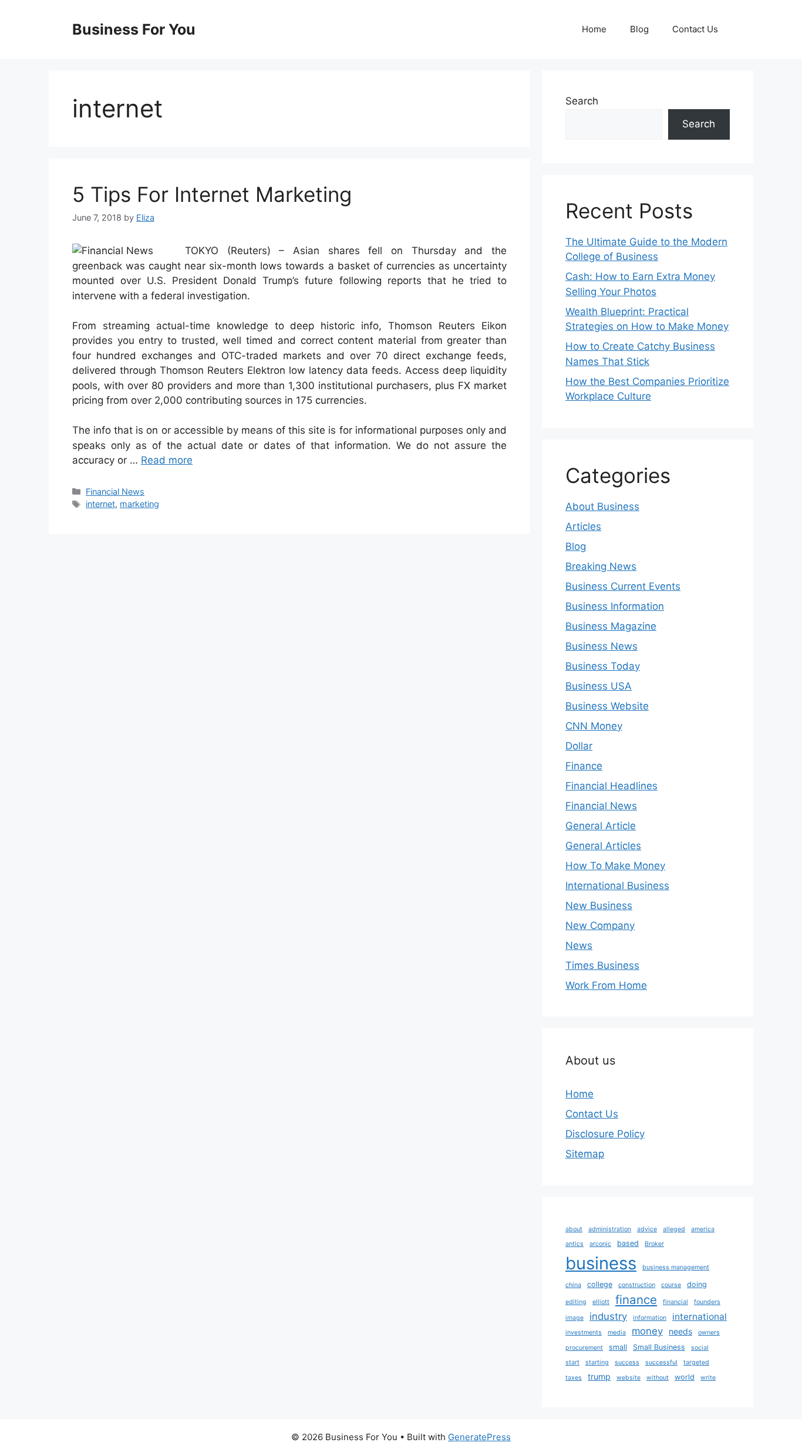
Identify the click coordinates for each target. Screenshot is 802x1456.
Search (581, 101)
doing (697, 1284)
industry (608, 1316)
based (628, 1243)
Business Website (607, 706)
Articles (583, 526)
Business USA (598, 686)
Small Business (659, 1347)
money (647, 1331)
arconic (600, 1244)
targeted (696, 1362)
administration (609, 1229)
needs (680, 1331)
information (649, 1318)
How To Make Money (615, 865)
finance (636, 1299)
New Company (600, 925)
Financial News (115, 491)
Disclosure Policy (605, 1134)
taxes (573, 1377)
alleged (674, 1229)
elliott (600, 1302)
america (703, 1229)
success (627, 1362)
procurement (584, 1348)
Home (594, 29)
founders (707, 1302)
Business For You (134, 29)
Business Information (614, 606)
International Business (617, 885)
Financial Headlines (611, 786)
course (671, 1285)
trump (599, 1376)
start (572, 1362)
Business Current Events (622, 586)
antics (574, 1244)
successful (661, 1362)
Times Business (602, 965)
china (573, 1285)
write (708, 1377)
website (628, 1377)
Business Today (602, 666)
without (657, 1377)
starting (597, 1362)
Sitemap (584, 1154)
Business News (601, 646)
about (573, 1229)
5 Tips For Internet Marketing (212, 194)
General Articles (603, 846)
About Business (602, 506)
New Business (598, 905)
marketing (139, 504)
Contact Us (695, 29)
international (699, 1316)
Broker (654, 1244)
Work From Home (606, 985)
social (700, 1348)
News (578, 945)
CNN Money (593, 726)
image (574, 1318)
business (600, 1263)
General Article (600, 826)
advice (647, 1229)
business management (675, 1267)
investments (583, 1332)
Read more (167, 460)
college (599, 1284)
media (617, 1332)
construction (636, 1285)
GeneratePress (479, 1437)
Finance (583, 766)
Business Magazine (610, 626)
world (685, 1377)
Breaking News (600, 566)
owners (709, 1332)
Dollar (578, 746)
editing (576, 1302)
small (618, 1347)
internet (100, 504)
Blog (639, 29)
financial (675, 1302)
